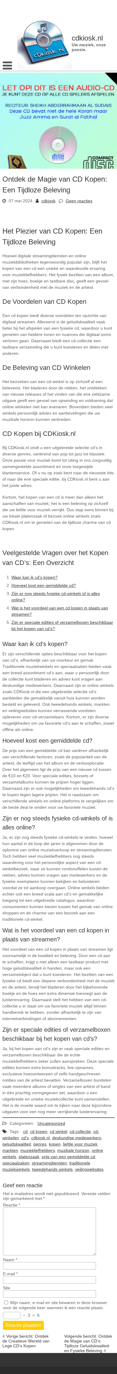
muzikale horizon (73, 1150)
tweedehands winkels (52, 1169)
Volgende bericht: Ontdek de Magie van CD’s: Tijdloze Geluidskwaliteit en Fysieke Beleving (88, 1343)
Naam (10, 1259)
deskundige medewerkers (76, 1137)
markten (10, 1150)
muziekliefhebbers (37, 1150)
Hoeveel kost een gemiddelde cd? (43, 585)
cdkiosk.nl (40, 1137)
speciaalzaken (15, 1163)
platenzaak (29, 1156)
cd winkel (58, 1131)
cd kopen (38, 1131)
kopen (55, 1144)
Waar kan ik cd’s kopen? (34, 577)
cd (25, 1131)
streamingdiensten (49, 1163)
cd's (25, 1137)
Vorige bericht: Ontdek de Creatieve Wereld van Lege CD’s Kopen (26, 1341)
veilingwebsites (89, 1169)
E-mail (10, 1273)
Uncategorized (51, 1123)
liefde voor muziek (80, 1144)
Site (6, 1287)
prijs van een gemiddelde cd (68, 1156)
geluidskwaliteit (16, 1144)
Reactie (11, 1205)
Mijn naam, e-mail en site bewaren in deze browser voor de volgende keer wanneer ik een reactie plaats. (55, 1305)
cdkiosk (48, 200)
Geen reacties (79, 200)
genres (39, 1144)
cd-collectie (80, 1131)
